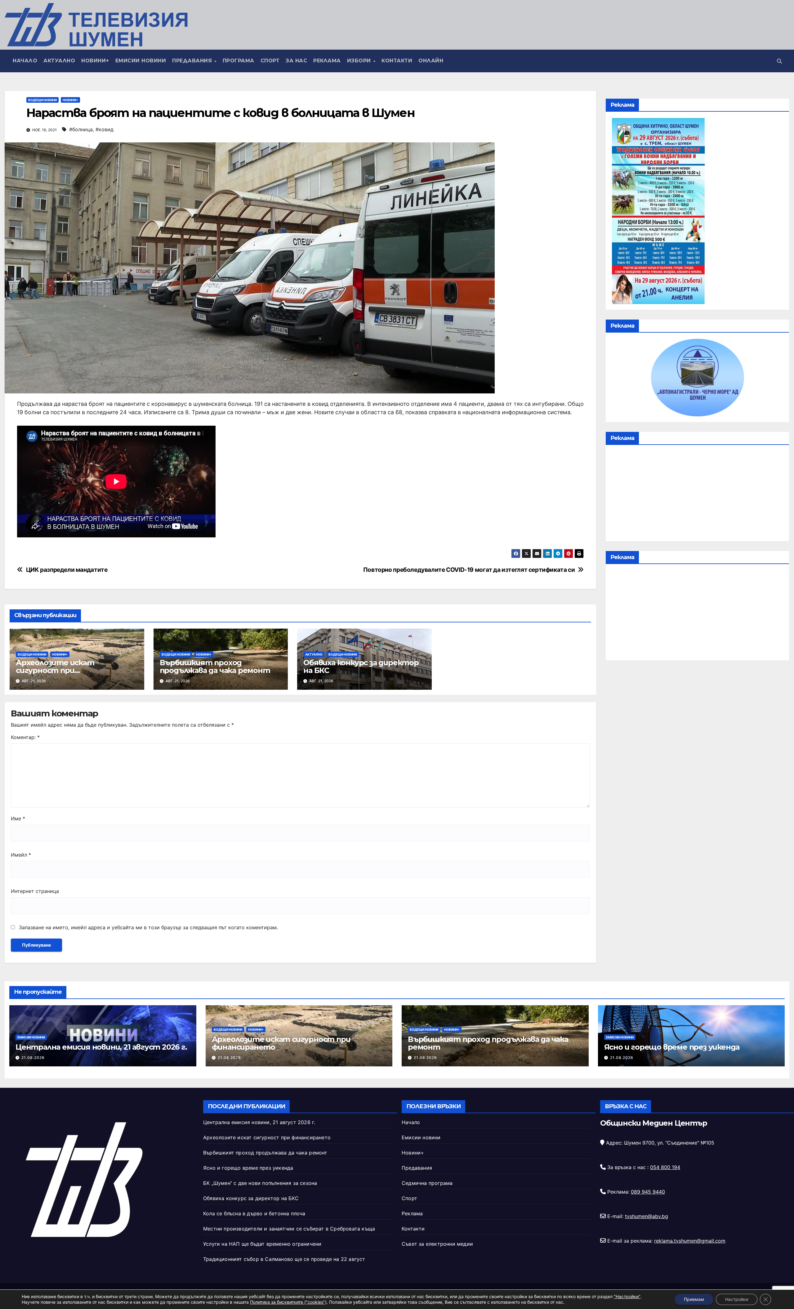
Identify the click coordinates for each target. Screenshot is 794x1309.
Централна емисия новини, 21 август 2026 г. (101, 1046)
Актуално (59, 61)
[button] (779, 61)
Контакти (396, 61)
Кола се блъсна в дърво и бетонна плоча (254, 1213)
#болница (81, 129)
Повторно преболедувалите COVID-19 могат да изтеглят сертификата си (469, 569)
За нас (296, 61)
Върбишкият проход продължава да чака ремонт (215, 666)
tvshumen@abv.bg (646, 1216)
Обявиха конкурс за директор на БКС (361, 666)
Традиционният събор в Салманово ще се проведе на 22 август (284, 1259)
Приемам (694, 1299)
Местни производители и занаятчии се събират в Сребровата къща (289, 1229)
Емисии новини (140, 61)
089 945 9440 (648, 1192)
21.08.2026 (33, 1057)
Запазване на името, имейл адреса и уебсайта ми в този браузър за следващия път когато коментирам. (148, 927)
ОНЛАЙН (430, 61)
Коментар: (25, 737)
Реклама (327, 61)
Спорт (270, 61)
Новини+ (95, 61)
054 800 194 (665, 1167)
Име (18, 818)
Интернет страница (35, 891)
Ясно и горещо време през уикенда (672, 1046)
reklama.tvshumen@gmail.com (689, 1241)
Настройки (736, 1299)
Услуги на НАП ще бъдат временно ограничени (262, 1244)
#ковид (105, 129)
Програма (238, 61)
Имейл (21, 855)
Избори (360, 61)
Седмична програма (427, 1183)
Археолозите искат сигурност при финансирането (55, 670)
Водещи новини (42, 100)
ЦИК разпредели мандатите (67, 569)
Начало (25, 61)
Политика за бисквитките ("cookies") (288, 1302)
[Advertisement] (697, 494)
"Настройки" (627, 1296)
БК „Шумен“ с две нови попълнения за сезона (260, 1183)
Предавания (193, 61)
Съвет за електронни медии (437, 1244)
